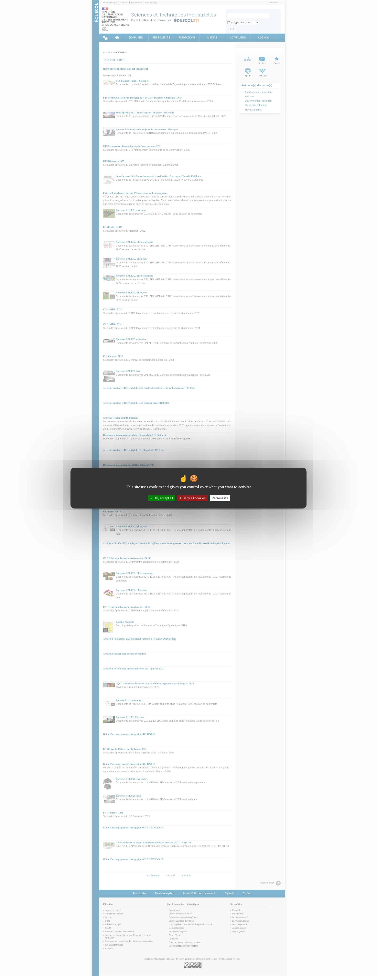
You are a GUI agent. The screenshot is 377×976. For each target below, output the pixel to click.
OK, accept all (163, 498)
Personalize (220, 498)
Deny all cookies (194, 498)
